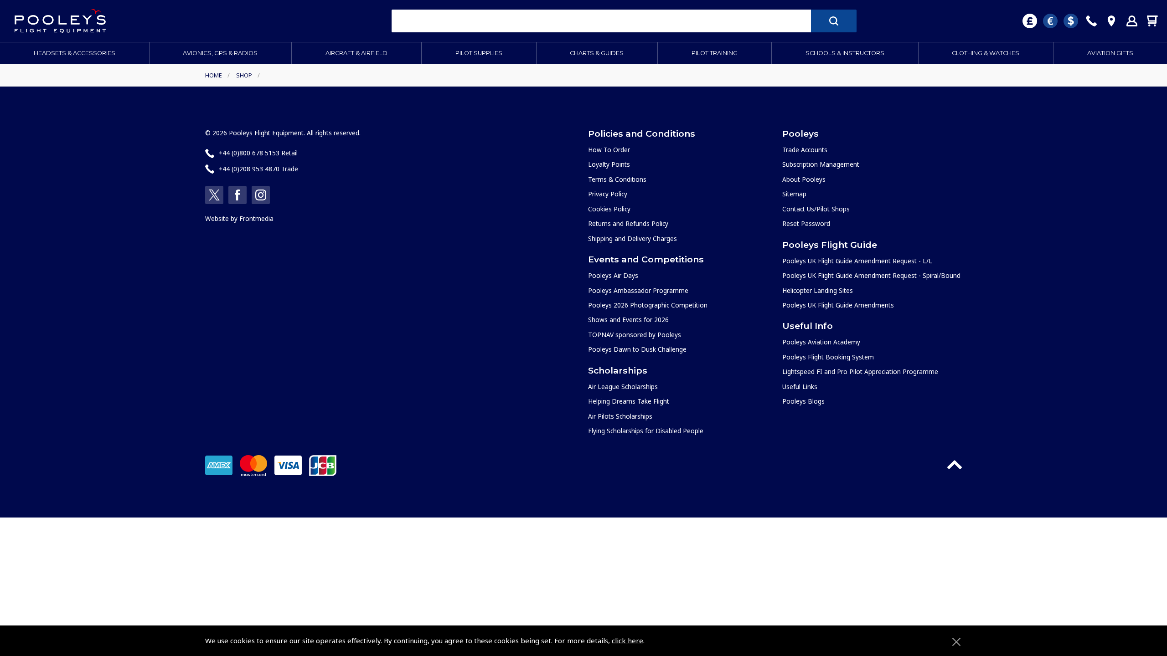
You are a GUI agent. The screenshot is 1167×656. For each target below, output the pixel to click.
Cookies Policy (609, 209)
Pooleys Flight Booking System (828, 357)
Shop (244, 75)
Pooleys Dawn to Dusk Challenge (637, 349)
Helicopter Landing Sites (817, 290)
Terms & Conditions (617, 179)
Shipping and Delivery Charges (632, 238)
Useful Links (799, 386)
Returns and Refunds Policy (628, 223)
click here (627, 640)
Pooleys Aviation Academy (821, 342)
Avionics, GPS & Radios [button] (220, 53)
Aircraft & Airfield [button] (356, 53)
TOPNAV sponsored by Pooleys (634, 334)
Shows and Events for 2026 (628, 319)
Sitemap (794, 194)
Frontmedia (256, 218)
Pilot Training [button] (715, 53)
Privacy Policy (607, 194)
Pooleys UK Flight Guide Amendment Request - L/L (857, 260)
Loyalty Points (609, 164)
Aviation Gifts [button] (1110, 53)
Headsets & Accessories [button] (74, 53)
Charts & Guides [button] (597, 53)
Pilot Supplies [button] (478, 53)
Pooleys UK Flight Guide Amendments (838, 305)
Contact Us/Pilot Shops (816, 209)
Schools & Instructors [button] (845, 53)
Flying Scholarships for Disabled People (645, 430)
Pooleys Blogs (803, 401)
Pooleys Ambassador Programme (638, 290)
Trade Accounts (804, 149)
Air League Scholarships (623, 386)
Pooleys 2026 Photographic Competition (647, 305)
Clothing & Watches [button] (985, 53)
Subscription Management (820, 164)
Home (213, 75)
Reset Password (806, 223)
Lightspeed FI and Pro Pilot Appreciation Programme (860, 371)
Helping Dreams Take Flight (628, 401)
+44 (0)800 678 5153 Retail (258, 153)
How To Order (609, 149)
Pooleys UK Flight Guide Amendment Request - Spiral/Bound (871, 275)
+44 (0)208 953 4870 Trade (258, 168)
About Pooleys (804, 179)
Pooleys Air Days (613, 275)
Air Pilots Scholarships (620, 416)
